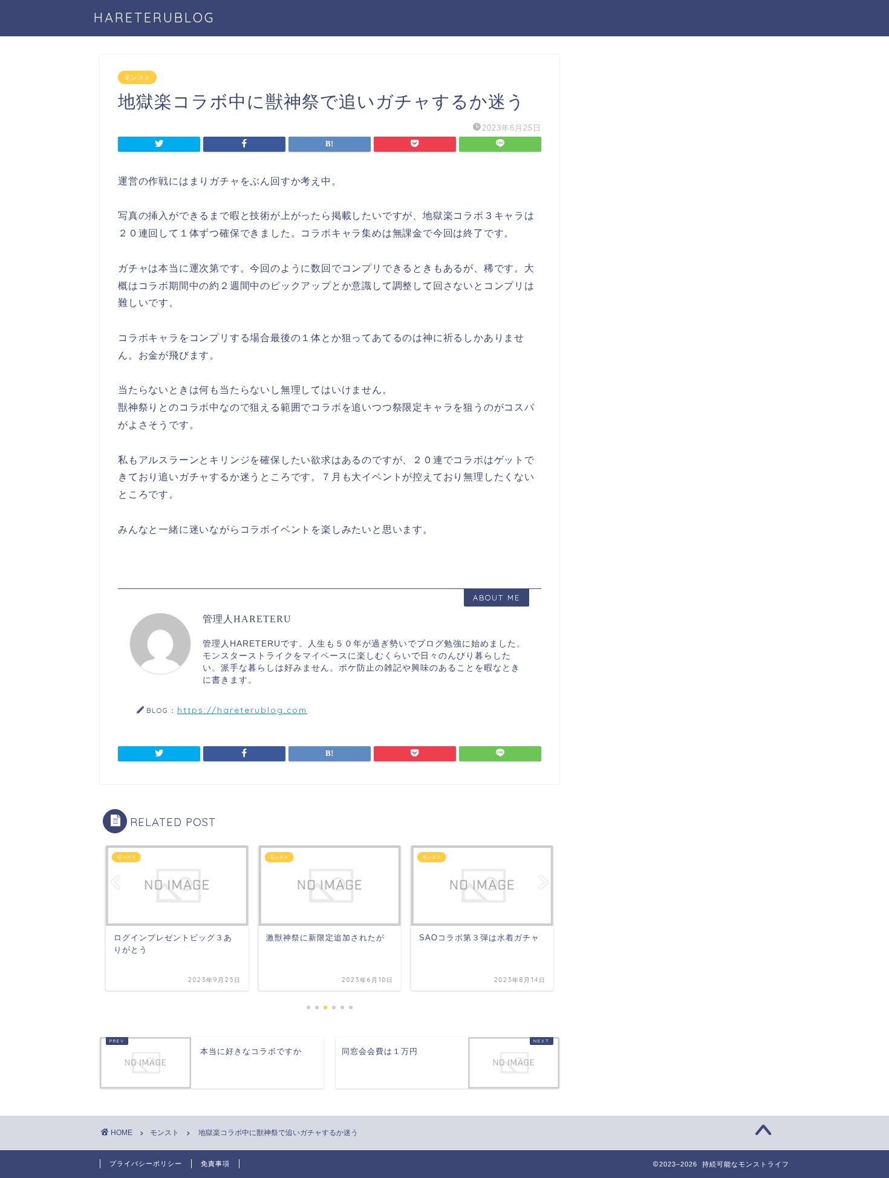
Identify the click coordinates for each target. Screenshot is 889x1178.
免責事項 (215, 1163)
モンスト (137, 77)
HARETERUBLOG (162, 17)
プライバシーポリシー (145, 1163)
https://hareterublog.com (242, 710)
